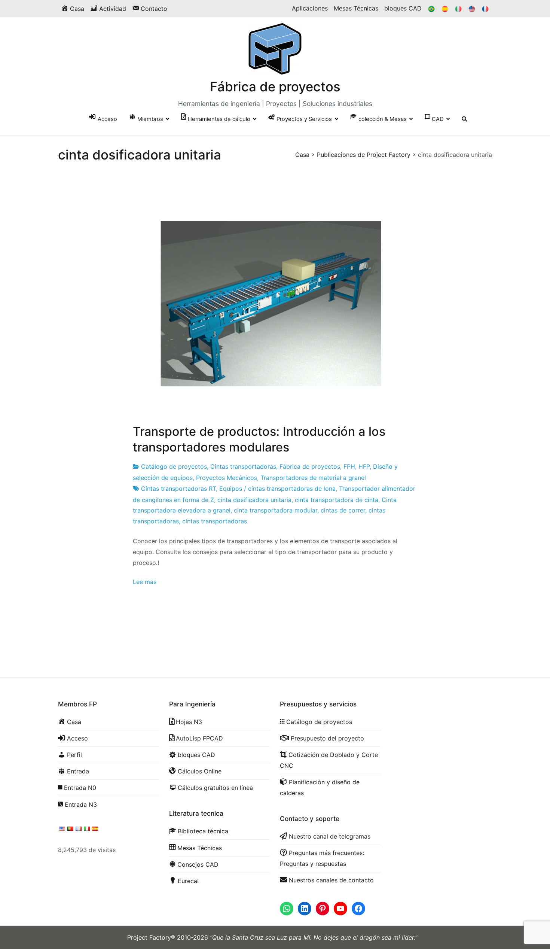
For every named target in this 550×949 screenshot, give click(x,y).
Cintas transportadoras (243, 466)
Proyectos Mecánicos (226, 477)
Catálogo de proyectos (174, 466)
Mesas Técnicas (356, 8)
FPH (349, 466)
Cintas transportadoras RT (178, 488)
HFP (364, 466)
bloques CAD (403, 8)
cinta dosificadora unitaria (254, 500)
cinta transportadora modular (275, 510)
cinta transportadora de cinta (336, 500)
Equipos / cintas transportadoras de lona (277, 488)
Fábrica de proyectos (275, 86)
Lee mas (144, 581)
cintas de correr (343, 510)
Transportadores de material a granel (313, 477)
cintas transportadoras (214, 521)
